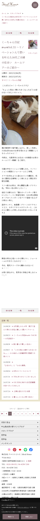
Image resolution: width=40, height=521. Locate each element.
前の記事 (9, 33)
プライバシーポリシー (23, 507)
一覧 (20, 33)
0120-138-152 (12, 464)
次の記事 (31, 33)
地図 (29, 461)
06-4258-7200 (23, 464)
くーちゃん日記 (15, 80)
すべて (4, 80)
